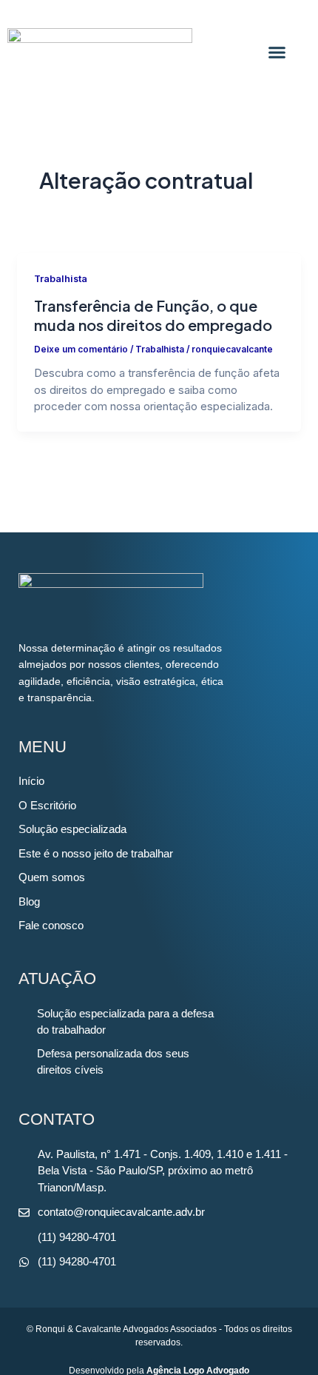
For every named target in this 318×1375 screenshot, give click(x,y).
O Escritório (47, 805)
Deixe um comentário (81, 349)
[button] (277, 52)
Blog (29, 901)
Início (31, 781)
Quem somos (51, 877)
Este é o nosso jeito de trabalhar (95, 853)
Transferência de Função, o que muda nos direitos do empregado (153, 315)
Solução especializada (72, 829)
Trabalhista (60, 278)
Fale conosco (51, 925)
